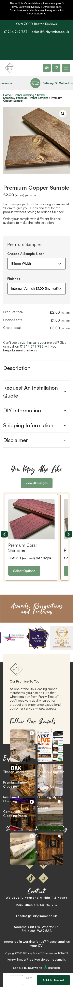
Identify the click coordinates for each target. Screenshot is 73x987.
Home (7, 95)
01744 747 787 (15, 32)
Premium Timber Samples (32, 97)
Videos (42, 807)
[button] (66, 68)
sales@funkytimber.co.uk (50, 32)
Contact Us (45, 786)
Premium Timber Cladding (15, 784)
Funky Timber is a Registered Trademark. (36, 959)
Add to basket (53, 980)
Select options (24, 571)
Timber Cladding (23, 95)
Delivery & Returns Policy (50, 774)
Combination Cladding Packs (15, 814)
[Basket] (47, 68)
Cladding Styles (49, 797)
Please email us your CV (50, 943)
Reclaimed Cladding (11, 799)
